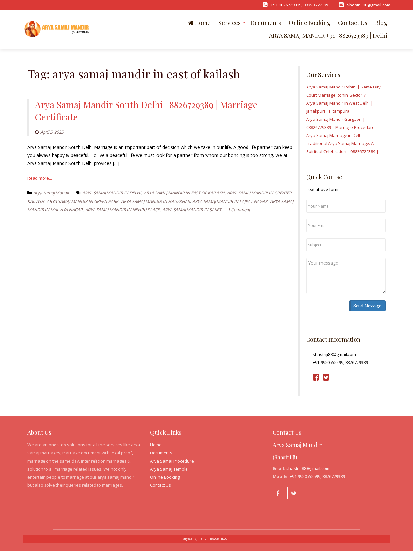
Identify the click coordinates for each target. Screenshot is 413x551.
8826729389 (333, 476)
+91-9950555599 (305, 476)
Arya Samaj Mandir (51, 193)
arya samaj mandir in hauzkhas (155, 201)
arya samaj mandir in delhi (111, 193)
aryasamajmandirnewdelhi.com (206, 538)
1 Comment (239, 210)
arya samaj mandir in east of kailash (184, 193)
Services (229, 22)
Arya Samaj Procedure (172, 461)
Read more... (39, 178)
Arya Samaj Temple (169, 469)
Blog (381, 22)
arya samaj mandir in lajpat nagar (229, 201)
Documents (265, 22)
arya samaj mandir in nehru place (122, 210)
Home (202, 22)
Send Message (367, 306)
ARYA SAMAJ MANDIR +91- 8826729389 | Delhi (328, 35)
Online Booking (309, 22)
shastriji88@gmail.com (307, 468)
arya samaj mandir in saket (191, 210)
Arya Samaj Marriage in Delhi (334, 135)
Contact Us (352, 22)
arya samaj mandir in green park (82, 201)
